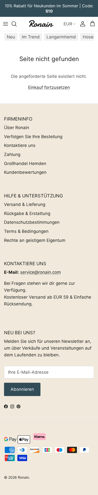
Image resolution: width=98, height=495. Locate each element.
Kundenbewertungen (25, 172)
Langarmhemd (61, 36)
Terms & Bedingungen (26, 231)
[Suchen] (16, 23)
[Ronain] (41, 23)
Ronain (23, 477)
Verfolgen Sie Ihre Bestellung (33, 136)
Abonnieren (22, 389)
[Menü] (5, 23)
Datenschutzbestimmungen (32, 222)
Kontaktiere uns (19, 145)
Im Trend (31, 36)
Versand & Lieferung (24, 204)
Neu (11, 36)
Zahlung (12, 154)
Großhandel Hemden (25, 163)
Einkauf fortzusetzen (49, 87)
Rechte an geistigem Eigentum (34, 240)
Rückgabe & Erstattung (27, 213)
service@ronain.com (40, 272)
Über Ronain (16, 127)
